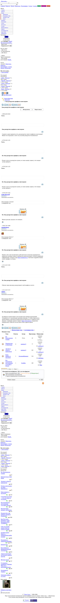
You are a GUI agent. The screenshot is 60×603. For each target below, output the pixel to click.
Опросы (3, 29)
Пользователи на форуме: (6, 368)
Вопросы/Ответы (4, 27)
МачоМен (40, 358)
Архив (4, 18)
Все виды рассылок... (6, 42)
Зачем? (10, 41)
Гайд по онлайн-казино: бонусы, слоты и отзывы (5, 528)
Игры (48, 6)
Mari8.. (9, 59)
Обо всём (7, 99)
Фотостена (3, 24)
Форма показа (38, 109)
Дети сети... (4, 1)
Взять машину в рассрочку (8, 356)
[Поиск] (1, 4)
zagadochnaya (5, 227)
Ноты (39, 6)
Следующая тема (29, 330)
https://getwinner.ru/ (27, 321)
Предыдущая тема (17, 330)
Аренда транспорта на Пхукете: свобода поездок (6, 555)
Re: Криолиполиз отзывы (9, 338)
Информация (3, 33)
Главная (3, 6)
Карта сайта (3, 32)
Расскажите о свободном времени (6, 540)
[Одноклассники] (5, 93)
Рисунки (43, 6)
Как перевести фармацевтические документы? (6, 549)
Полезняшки (24, 6)
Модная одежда (5, 559)
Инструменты (26, 109)
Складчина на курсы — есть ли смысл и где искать (6, 498)
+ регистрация (4, 72)
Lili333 (3, 291)
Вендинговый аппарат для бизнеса (6, 509)
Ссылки (35, 6)
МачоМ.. (3, 80)
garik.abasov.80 (5, 194)
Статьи (30, 6)
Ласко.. (3, 83)
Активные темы (6, 17)
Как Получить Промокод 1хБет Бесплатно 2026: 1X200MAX (5, 521)
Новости (7, 6)
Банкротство (4, 544)
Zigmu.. (3, 86)
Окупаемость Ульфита (4, 571)
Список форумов (8, 98)
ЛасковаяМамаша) (23, 356)
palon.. (3, 78)
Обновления (5, 14)
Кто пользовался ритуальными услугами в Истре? (9, 363)
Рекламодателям (4, 30)
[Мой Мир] (7, 93)
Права (15, 369)
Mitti (41, 365)
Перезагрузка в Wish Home (9, 344)
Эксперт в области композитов (8, 350)
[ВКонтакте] (3, 93)
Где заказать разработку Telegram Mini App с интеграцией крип (6, 565)
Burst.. (3, 89)
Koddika (23, 363)
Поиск (10, 369)
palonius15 (23, 344)
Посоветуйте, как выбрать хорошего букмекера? (6, 515)
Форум (12, 6)
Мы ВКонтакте (7, 95)
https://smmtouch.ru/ (23, 257)
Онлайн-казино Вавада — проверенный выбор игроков (6, 534)
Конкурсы (17, 6)
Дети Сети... (27, 594)
